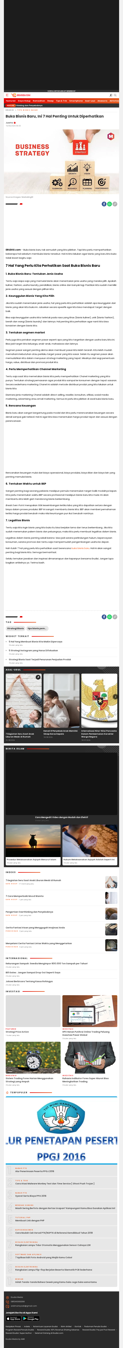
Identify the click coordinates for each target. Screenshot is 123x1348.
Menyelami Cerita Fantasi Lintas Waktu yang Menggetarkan (39, 943)
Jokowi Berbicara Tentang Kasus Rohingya (29, 981)
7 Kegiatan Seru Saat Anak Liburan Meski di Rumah (20, 735)
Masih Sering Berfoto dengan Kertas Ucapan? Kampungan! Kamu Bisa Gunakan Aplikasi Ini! (65, 1208)
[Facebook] (104, 204)
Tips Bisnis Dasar (27, 110)
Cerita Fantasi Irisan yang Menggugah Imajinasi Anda (35, 927)
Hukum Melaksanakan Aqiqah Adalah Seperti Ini (89, 859)
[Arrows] (7, 696)
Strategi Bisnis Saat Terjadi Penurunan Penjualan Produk (40, 659)
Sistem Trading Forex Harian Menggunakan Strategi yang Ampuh (29, 1080)
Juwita (9, 122)
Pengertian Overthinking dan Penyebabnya (29, 911)
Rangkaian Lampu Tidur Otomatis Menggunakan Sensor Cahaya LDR (53, 1245)
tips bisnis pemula (38, 628)
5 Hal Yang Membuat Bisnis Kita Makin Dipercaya (35, 641)
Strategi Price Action (17, 1031)
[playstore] (31, 1320)
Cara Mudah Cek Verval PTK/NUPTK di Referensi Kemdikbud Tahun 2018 (54, 1232)
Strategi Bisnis (15, 628)
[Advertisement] (61, 45)
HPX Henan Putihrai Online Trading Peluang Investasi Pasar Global (86, 1033)
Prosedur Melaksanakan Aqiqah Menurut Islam (31, 859)
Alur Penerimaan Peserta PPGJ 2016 (34, 1171)
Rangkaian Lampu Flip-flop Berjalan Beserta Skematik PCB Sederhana (53, 1269)
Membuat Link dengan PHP (29, 1220)
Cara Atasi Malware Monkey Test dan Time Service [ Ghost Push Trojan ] (54, 1183)
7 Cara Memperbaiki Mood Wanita (25, 896)
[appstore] (13, 1320)
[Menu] (7, 95)
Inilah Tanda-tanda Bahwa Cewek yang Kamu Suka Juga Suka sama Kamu (56, 1282)
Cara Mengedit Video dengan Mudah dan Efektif (61, 817)
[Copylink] (114, 204)
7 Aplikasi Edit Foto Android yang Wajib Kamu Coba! (43, 1257)
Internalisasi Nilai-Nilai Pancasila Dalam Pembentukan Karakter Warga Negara (99, 733)
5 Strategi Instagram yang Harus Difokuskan (33, 650)
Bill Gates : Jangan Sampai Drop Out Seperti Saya (33, 972)
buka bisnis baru (80, 548)
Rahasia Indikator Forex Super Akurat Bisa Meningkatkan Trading (85, 1080)
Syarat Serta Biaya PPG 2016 (30, 1195)
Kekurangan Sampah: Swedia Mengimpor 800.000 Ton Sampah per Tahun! (47, 963)
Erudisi (10, 110)
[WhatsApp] (109, 204)
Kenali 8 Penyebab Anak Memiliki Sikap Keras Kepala (61, 732)
